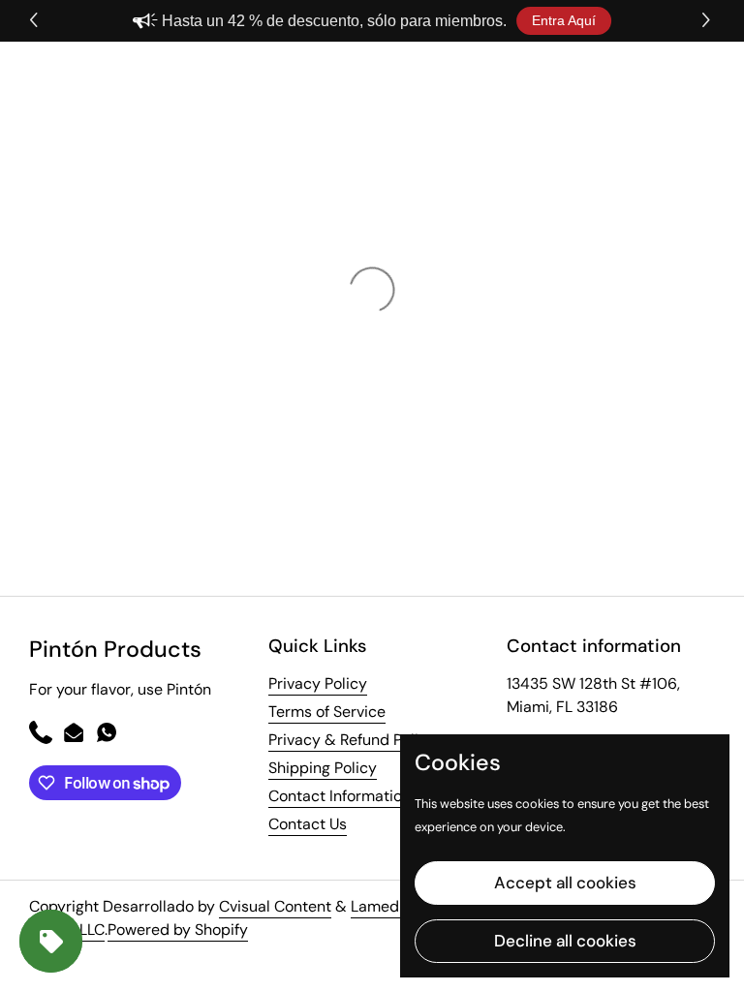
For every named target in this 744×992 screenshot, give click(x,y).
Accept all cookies (565, 882)
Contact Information (339, 796)
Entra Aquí (564, 20)
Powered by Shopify (178, 929)
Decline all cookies (565, 940)
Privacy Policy (317, 683)
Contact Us (307, 824)
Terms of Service (327, 711)
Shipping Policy (322, 768)
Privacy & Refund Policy (352, 739)
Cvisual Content (275, 906)
